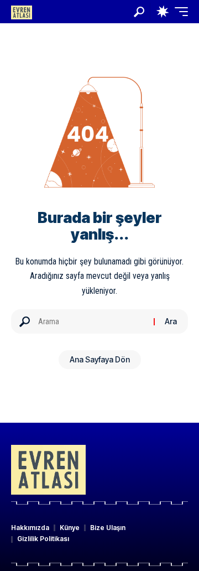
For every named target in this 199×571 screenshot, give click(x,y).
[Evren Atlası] (21, 11)
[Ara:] (92, 321)
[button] (139, 12)
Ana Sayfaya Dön (100, 359)
